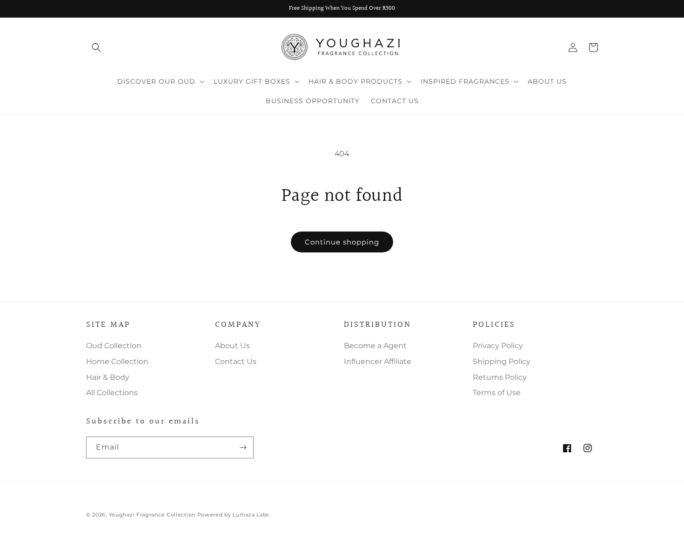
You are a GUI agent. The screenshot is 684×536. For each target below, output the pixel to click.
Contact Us (235, 361)
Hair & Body (107, 377)
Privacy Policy (498, 345)
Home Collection (117, 361)
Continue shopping (342, 242)
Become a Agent (375, 345)
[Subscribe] (243, 447)
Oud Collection (113, 345)
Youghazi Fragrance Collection (153, 514)
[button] (96, 47)
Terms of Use (497, 392)
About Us (232, 345)
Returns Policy (500, 377)
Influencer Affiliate (377, 361)
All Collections (112, 392)
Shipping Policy (501, 361)
